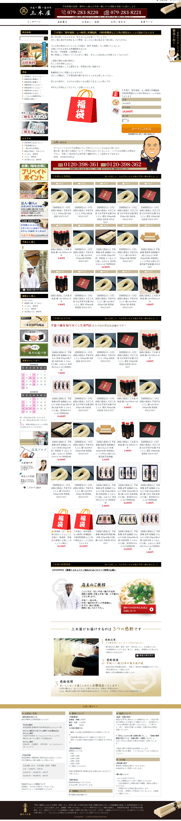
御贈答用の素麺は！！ (32, 79)
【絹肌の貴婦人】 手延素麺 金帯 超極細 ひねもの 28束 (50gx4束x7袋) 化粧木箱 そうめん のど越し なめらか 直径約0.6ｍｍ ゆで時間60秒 (61, 361)
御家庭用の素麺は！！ (32, 82)
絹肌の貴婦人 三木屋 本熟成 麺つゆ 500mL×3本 (61, 298)
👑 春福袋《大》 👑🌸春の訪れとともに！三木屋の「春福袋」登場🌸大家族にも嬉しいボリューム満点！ (61, 537)
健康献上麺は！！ (31, 99)
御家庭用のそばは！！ (32, 93)
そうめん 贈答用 (31, 154)
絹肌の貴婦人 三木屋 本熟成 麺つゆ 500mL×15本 (61, 252)
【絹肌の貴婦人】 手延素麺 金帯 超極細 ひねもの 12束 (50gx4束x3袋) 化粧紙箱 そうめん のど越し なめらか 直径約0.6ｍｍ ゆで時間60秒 (105, 494)
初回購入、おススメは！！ (34, 76)
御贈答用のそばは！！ (32, 91)
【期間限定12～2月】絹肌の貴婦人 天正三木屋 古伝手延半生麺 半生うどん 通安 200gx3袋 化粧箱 (149, 213)
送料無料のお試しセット (33, 143)
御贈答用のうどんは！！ (33, 85)
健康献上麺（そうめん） (33, 303)
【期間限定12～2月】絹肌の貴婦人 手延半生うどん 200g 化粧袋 (83, 210)
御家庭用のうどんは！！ (33, 88)
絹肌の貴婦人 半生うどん (34, 151)
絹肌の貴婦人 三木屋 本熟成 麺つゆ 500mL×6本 (149, 298)
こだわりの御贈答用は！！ (34, 96)
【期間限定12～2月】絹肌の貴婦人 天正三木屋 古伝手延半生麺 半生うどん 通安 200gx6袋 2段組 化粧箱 (105, 213)
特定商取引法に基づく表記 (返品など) (141, 134)
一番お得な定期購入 (32, 148)
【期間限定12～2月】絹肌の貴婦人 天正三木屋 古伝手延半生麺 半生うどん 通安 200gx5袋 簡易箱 (83, 301)
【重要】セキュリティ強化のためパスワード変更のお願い (90, 570)
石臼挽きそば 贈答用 (32, 160)
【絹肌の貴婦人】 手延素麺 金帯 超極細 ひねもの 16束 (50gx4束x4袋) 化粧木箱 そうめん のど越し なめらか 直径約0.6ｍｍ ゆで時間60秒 (149, 540)
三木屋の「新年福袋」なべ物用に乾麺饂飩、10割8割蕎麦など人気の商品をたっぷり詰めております (83, 537)
